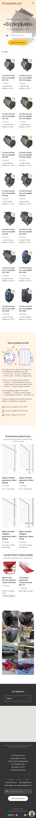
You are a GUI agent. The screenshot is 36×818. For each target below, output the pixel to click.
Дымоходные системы (18, 758)
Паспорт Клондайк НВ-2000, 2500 (16, 411)
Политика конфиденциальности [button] (18, 811)
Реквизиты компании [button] (18, 770)
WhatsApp (10, 779)
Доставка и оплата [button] (18, 767)
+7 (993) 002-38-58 (10, 782)
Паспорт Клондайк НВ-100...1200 (16, 407)
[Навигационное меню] (33, 3)
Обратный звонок (18, 43)
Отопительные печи (18, 755)
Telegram (20, 779)
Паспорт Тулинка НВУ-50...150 (15, 415)
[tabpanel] (18, 724)
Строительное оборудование (18, 761)
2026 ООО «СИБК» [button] (18, 809)
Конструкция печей (18, 764)
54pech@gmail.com (25, 782)
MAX (27, 779)
